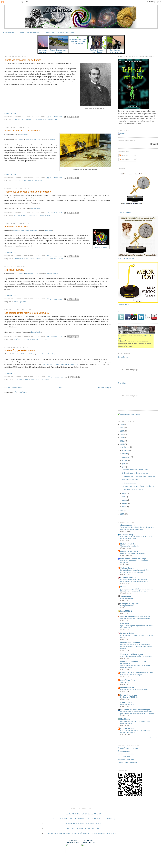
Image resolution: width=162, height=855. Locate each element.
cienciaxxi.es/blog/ (127, 525)
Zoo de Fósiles (36, 208)
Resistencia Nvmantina (52, 273)
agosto (125, 460)
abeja (16, 180)
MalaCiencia (125, 719)
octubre (125, 454)
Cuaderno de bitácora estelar (131, 654)
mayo (124, 493)
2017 (122, 424)
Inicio (60, 388)
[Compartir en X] (73, 117)
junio (124, 467)
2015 (122, 431)
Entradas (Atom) (21, 392)
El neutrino (20, 139)
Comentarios (125, 160)
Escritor (73, 840)
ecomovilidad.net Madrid (130, 643)
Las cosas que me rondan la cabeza (132, 553)
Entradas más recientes (13, 388)
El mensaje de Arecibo (126, 258)
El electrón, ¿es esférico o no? (19, 350)
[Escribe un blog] (70, 117)
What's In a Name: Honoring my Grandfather (135, 618)
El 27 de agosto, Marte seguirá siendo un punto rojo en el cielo (83, 834)
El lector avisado (127, 728)
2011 (122, 444)
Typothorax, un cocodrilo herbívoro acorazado (27, 192)
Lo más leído (50, 33)
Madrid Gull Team (127, 687)
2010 (122, 511)
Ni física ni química (14, 270)
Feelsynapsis (53, 139)
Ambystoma (18, 258)
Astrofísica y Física (127, 680)
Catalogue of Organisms (129, 604)
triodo (57, 119)
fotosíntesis (36, 258)
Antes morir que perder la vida (83, 824)
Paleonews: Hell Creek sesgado (131, 675)
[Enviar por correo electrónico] (68, 117)
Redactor (89, 840)
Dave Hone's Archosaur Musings (133, 559)
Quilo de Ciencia (126, 568)
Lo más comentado (34, 33)
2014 (122, 434)
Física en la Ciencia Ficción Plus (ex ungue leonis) (133, 662)
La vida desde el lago (128, 695)
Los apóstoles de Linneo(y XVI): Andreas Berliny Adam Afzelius (77, 41)
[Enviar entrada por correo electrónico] (65, 116)
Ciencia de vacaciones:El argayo (58, 51)
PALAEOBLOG (126, 611)
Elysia (26, 258)
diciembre (126, 447)
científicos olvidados (23, 119)
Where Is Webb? (126, 682)
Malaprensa (124, 587)
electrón (18, 379)
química (23, 302)
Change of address (127, 598)
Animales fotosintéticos (16, 226)
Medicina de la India (127, 704)
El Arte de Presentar (128, 577)
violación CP (43, 379)
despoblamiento (26, 180)
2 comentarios (56, 178)
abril (124, 497)
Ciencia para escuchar (126, 754)
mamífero (18, 339)
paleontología (20, 215)
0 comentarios (56, 116)
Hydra (45, 258)
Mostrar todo (154, 738)
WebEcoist (124, 624)
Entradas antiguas (104, 388)
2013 (122, 438)
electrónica (48, 119)
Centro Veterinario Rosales (127, 763)
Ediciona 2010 (73, 842)
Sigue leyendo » (10, 113)
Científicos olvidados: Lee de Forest (22, 60)
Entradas (124, 155)
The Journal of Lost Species (129, 546)
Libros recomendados (66, 33)
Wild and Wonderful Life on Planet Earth (136, 616)
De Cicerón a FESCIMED (129, 697)
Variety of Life (125, 596)
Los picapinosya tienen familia (115, 51)
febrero (125, 503)
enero (124, 507)
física (16, 302)
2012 (122, 441)
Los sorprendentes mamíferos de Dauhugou (26, 313)
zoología (38, 180)
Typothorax (33, 215)
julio (124, 464)
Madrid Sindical (23, 134)
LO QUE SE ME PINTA (129, 551)
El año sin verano (124, 212)
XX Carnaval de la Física (31, 273)
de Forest (38, 119)
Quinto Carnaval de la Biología (33, 139)
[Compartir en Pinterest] (78, 117)
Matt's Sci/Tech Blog (128, 544)
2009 (122, 514)
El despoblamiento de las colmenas (22, 130)
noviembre (126, 450)
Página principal (8, 33)
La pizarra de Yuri (127, 633)
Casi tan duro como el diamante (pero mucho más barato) (83, 819)
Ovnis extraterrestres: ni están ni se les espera (136, 656)
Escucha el (101, 247)
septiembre (126, 457)
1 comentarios (56, 299)
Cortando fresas (123, 304)
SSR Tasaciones (124, 757)
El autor (21, 33)
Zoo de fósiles (123, 357)
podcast (52, 258)
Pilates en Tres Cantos (126, 760)
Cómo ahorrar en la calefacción (83, 814)
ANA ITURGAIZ (126, 702)
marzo (124, 500)
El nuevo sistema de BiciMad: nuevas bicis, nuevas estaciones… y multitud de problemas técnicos (136, 647)
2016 (122, 428)
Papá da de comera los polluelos (97, 51)
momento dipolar (30, 379)
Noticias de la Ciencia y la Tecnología (135, 710)
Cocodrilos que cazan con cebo (83, 829)
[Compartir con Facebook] (75, 117)
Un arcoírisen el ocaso (43, 51)
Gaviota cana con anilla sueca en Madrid (134, 690)
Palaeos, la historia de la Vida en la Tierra (136, 673)
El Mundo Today (126, 535)
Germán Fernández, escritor (128, 748)
